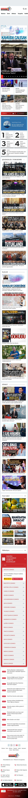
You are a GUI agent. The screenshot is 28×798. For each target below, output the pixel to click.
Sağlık (17, 88)
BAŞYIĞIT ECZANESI (9, 583)
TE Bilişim (17, 796)
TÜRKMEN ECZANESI (10, 647)
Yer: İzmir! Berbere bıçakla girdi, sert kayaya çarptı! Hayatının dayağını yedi (16, 153)
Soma (10, 750)
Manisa (3, 13)
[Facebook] (9, 745)
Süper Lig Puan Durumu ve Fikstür (5, 776)
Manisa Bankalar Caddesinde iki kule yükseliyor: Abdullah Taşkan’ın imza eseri (16, 671)
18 (23, 41)
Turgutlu (20, 13)
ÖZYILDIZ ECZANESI (9, 643)
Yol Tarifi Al (8, 578)
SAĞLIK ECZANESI (9, 569)
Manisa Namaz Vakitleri (5, 771)
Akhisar (14, 13)
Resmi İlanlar (16, 750)
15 (19, 41)
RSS (4, 791)
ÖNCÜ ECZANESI (8, 631)
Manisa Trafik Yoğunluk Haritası (21, 771)
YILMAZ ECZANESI (9, 611)
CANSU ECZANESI (9, 591)
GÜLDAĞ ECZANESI (9, 635)
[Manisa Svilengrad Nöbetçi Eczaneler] (25, 559)
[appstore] (7, 785)
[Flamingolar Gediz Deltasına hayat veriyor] (20, 533)
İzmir (8, 13)
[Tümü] (25, 550)
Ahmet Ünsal (15, 122)
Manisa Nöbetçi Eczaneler (5, 765)
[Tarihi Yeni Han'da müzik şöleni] (7, 83)
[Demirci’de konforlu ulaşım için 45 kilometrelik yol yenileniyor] (20, 98)
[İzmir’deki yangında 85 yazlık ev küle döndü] (7, 541)
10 (13, 41)
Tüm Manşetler (19, 775)
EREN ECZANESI (8, 663)
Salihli (26, 13)
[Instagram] (14, 745)
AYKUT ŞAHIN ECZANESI (11, 615)
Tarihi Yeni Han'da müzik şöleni (15, 696)
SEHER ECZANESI (9, 595)
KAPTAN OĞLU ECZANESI (11, 587)
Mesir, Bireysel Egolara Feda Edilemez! (17, 125)
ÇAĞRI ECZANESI (8, 623)
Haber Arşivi (19, 780)
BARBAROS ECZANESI (10, 619)
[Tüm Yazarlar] (25, 118)
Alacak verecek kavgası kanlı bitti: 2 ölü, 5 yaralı (23, 136)
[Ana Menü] (25, 8)
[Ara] (23, 8)
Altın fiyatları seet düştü (13, 719)
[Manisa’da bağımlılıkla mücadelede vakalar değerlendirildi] (20, 83)
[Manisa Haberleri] (6, 9)
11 (14, 41)
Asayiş (4, 103)
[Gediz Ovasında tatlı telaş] (7, 533)
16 (21, 41)
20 (26, 41)
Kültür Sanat (6, 88)
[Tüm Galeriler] (25, 496)
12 (15, 41)
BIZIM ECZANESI (8, 651)
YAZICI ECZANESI (9, 655)
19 (24, 41)
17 (22, 41)
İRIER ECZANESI (8, 627)
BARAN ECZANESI (9, 659)
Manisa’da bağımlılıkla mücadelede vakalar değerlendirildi (20, 91)
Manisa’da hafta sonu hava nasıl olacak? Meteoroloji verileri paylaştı (15, 714)
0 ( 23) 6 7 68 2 (18, 578)
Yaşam (21, 141)
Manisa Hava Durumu (22, 764)
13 (17, 41)
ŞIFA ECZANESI (8, 603)
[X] (11, 745)
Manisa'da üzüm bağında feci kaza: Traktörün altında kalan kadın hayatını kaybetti (23, 145)
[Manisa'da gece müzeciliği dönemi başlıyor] (20, 541)
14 (18, 41)
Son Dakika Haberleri (7, 780)
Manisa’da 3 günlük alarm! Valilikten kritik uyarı (10, 145)
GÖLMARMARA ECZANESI (11, 599)
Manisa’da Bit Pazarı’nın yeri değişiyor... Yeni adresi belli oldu (9, 136)
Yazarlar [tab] (6, 118)
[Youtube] (17, 745)
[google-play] (20, 785)
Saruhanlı (24, 748)
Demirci (18, 103)
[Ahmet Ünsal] (7, 124)
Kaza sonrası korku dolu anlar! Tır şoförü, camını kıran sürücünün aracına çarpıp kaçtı (15, 737)
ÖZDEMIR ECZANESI (9, 607)
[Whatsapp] (19, 745)
